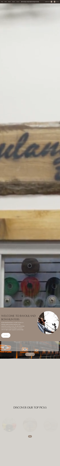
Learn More (6, 335)
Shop (2, 1)
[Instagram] (51, 2)
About (6, 1)
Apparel (13, 1)
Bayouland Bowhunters (30, 2)
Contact (17, 1)
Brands (9, 1)
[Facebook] (55, 2)
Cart (57, 1)
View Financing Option (30, 354)
